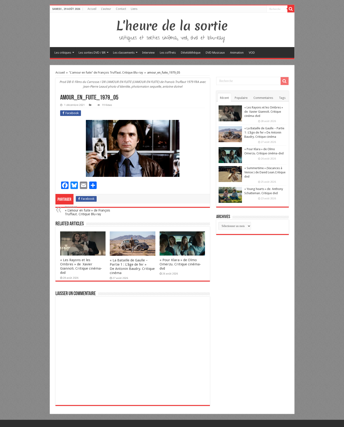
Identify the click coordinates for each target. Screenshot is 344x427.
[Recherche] (290, 8)
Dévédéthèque (191, 52)
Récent (224, 98)
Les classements (124, 52)
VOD (252, 52)
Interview (148, 52)
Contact (121, 9)
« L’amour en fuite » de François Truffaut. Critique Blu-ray (87, 210)
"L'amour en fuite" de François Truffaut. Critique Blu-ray (106, 72)
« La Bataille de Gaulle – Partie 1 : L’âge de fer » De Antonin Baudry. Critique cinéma (132, 266)
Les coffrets (168, 52)
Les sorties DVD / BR (92, 52)
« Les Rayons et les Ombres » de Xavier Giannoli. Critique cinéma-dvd (81, 266)
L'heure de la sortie (172, 25)
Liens (134, 9)
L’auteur (106, 9)
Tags (282, 98)
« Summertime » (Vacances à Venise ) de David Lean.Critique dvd (264, 172)
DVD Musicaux (215, 52)
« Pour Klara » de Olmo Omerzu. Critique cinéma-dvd (180, 264)
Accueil (92, 9)
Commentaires (263, 98)
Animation (237, 52)
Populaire (241, 98)
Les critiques (63, 52)
